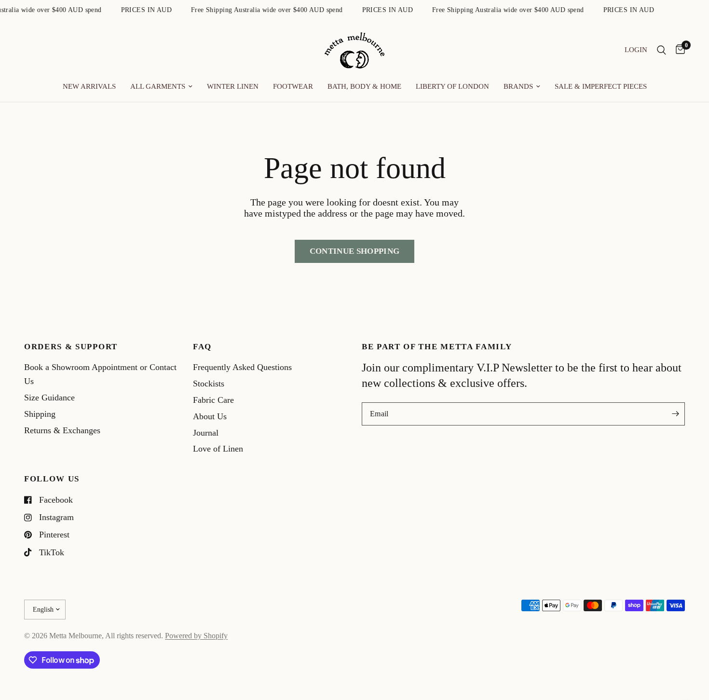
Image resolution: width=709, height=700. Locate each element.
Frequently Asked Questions (242, 367)
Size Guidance (49, 397)
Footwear (293, 86)
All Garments (157, 86)
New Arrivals (89, 86)
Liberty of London (452, 86)
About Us (210, 416)
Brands (518, 86)
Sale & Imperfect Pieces (601, 86)
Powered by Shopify (196, 635)
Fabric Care (213, 400)
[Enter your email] (675, 413)
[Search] (661, 50)
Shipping (39, 414)
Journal (205, 433)
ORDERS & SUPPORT (71, 347)
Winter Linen (233, 86)
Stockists (208, 383)
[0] (678, 50)
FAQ (202, 347)
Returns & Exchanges (62, 430)
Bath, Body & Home (364, 86)
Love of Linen (218, 448)
